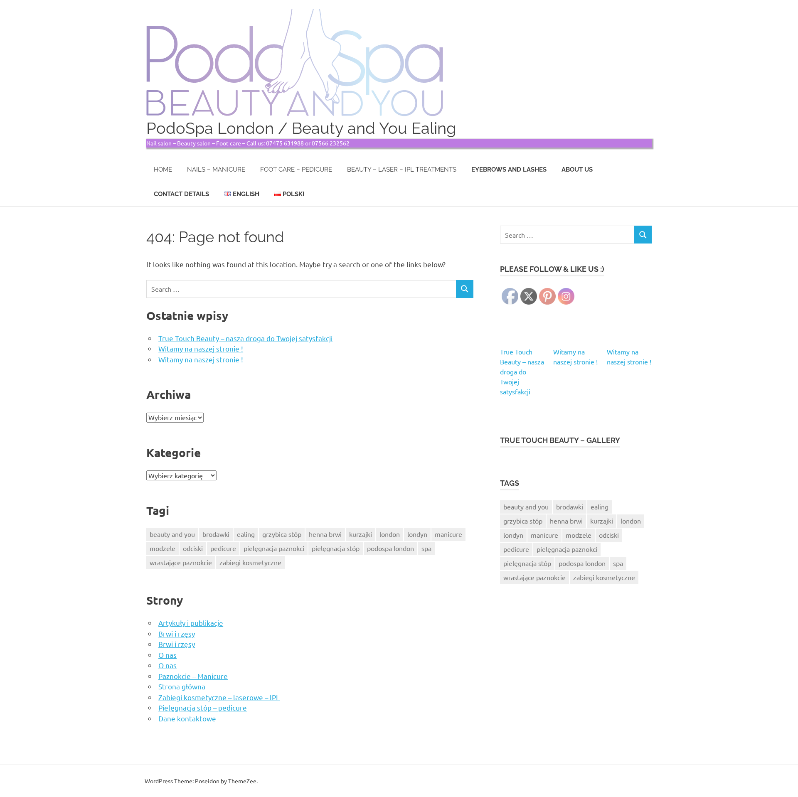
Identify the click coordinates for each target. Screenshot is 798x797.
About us (577, 169)
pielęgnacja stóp (336, 548)
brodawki (215, 534)
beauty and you (172, 534)
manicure (448, 534)
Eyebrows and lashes (509, 169)
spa (426, 548)
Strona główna (181, 686)
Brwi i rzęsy (176, 633)
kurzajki (360, 534)
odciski (193, 548)
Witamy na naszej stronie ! (200, 348)
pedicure (223, 548)
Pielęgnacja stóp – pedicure (202, 707)
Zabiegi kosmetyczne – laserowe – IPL (219, 697)
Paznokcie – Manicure (193, 676)
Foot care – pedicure (296, 169)
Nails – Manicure (216, 169)
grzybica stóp (281, 534)
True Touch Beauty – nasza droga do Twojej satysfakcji (245, 338)
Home (163, 169)
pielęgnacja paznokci (274, 548)
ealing (246, 534)
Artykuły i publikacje (190, 622)
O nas (167, 654)
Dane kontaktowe (187, 718)
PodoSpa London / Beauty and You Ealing (301, 128)
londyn (417, 534)
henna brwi (325, 534)
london (389, 534)
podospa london (390, 548)
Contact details (181, 194)
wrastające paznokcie (181, 562)
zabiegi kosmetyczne (250, 562)
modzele (162, 548)
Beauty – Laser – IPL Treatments (401, 169)
